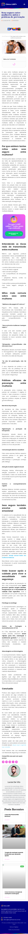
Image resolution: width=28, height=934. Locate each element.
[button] (24, 4)
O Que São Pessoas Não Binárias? (12, 815)
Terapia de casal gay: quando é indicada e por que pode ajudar (14, 854)
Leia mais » (7, 819)
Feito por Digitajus (14, 927)
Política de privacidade (14, 929)
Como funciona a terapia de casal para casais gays (13, 892)
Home (3, 36)
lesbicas (7, 36)
